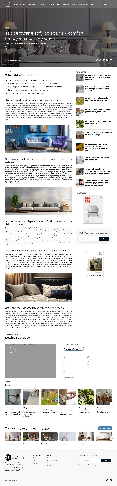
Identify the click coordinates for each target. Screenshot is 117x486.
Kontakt (49, 465)
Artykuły (35, 460)
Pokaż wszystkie (105, 428)
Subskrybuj (103, 239)
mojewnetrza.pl (13, 480)
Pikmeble (8, 313)
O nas (48, 458)
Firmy (34, 458)
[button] (104, 4)
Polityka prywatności (52, 460)
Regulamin (50, 463)
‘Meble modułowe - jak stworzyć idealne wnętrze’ (33, 180)
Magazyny (35, 463)
